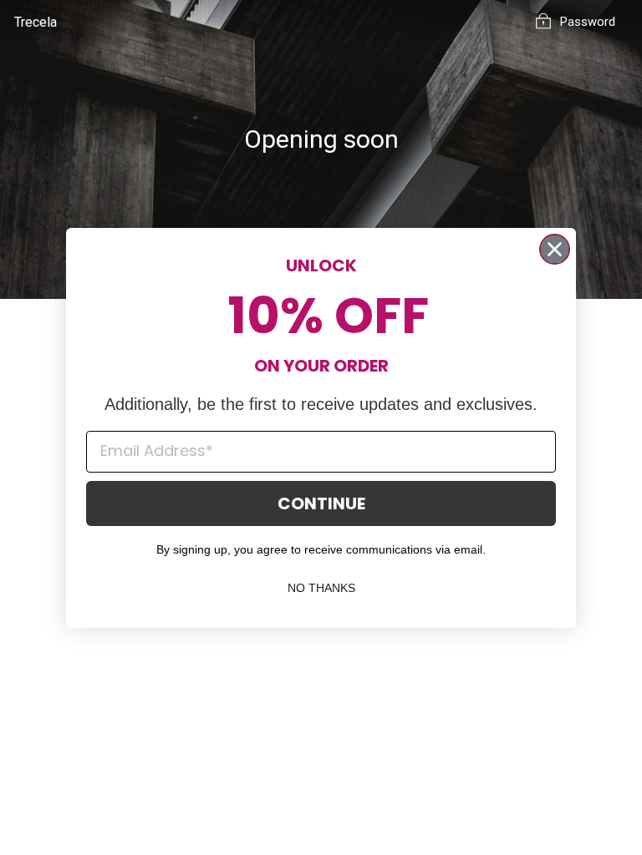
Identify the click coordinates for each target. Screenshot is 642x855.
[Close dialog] (554, 249)
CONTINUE (321, 503)
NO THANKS (321, 587)
